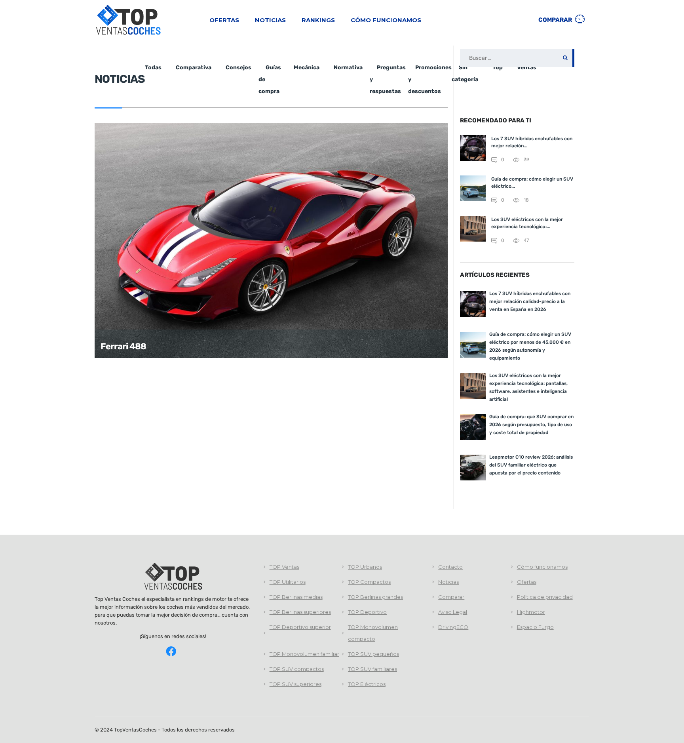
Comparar (555, 19)
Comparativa (193, 67)
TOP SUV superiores (295, 684)
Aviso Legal (452, 612)
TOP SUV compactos (297, 669)
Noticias (270, 20)
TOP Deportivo (367, 612)
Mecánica (306, 67)
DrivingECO (453, 627)
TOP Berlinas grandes (375, 597)
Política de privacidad (545, 597)
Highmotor (531, 612)
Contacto (450, 567)
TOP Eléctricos (367, 684)
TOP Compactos (369, 582)
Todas (153, 67)
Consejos (238, 67)
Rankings (318, 20)
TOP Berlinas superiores (300, 612)
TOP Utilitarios (288, 582)
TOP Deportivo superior (300, 627)
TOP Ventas (284, 567)
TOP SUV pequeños (373, 654)
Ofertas (224, 20)
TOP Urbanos (365, 567)
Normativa (348, 67)
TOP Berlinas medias (296, 597)
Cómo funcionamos (386, 20)
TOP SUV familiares (372, 669)
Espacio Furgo (535, 627)
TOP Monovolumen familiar (304, 654)
